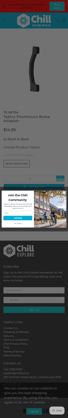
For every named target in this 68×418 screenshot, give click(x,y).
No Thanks (17, 223)
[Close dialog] (64, 192)
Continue (18, 218)
